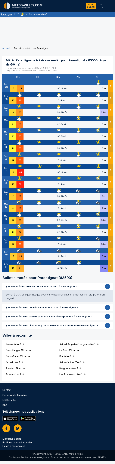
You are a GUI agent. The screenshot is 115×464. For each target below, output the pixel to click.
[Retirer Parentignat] (26, 14)
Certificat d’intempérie (14, 395)
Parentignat (6, 14)
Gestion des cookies (13, 446)
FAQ (4, 405)
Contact (6, 389)
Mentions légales (11, 438)
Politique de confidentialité (17, 442)
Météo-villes (9, 400)
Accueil (6, 48)
